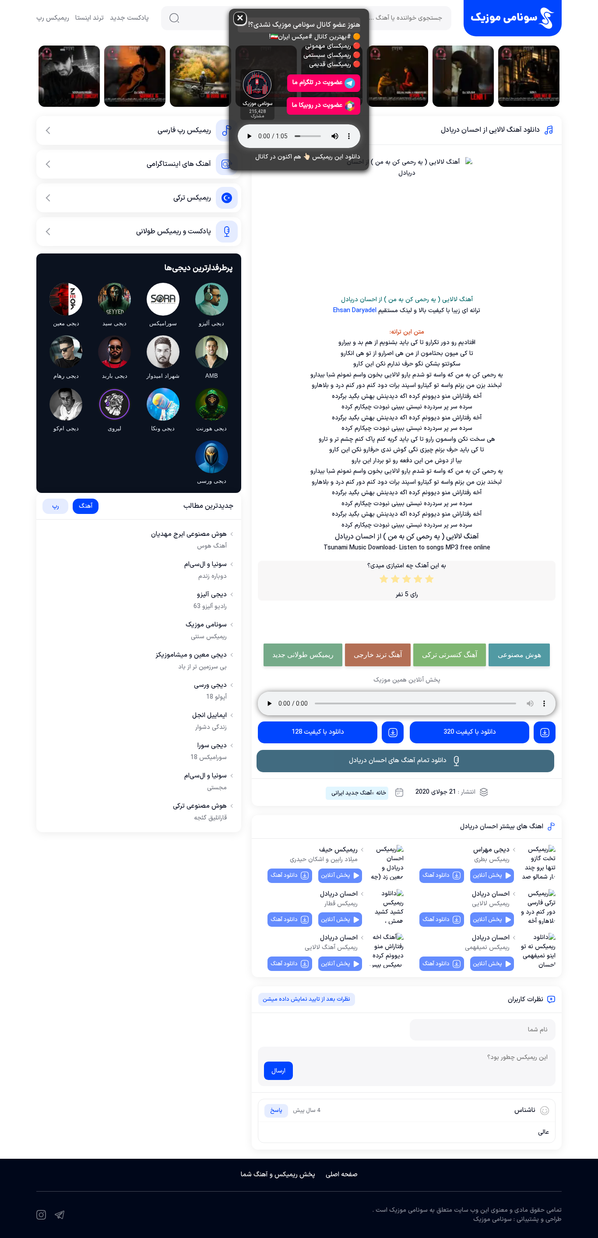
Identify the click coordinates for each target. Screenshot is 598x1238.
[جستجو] (174, 18)
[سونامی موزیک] (512, 18)
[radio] (429, 580)
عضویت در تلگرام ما (317, 82)
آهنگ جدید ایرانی (351, 793)
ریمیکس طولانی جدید (303, 654)
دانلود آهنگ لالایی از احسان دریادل (490, 130)
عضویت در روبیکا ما (317, 105)
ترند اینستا (89, 18)
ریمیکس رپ (52, 18)
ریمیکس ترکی (192, 198)
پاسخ (276, 1110)
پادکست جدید (129, 18)
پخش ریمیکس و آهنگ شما (278, 1175)
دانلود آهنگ (436, 875)
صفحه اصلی (342, 1175)
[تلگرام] (59, 1215)
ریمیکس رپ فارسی (184, 130)
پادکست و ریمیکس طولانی (173, 231)
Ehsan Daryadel (354, 310)
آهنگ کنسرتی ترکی (449, 654)
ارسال (278, 1071)
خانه (381, 793)
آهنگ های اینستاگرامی (179, 164)
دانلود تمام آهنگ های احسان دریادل (398, 761)
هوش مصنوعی (519, 654)
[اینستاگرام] (41, 1215)
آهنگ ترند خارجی (378, 654)
